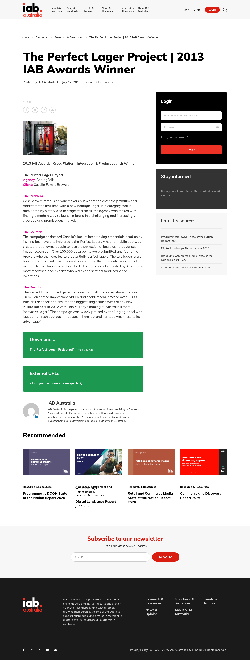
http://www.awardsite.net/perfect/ (57, 383)
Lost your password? (174, 137)
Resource (42, 37)
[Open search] (225, 10)
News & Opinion (106, 9)
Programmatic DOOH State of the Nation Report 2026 (187, 238)
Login (212, 9)
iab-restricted (85, 491)
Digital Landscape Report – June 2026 (185, 248)
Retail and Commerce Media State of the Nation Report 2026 (187, 257)
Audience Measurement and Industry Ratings (93, 487)
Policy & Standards (72, 9)
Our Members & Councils (127, 9)
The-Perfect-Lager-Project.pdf (52, 349)
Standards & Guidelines (184, 601)
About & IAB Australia (183, 612)
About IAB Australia (143, 9)
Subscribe (165, 556)
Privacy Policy (139, 650)
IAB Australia (47, 82)
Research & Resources (54, 9)
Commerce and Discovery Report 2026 (186, 267)
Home (25, 37)
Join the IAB (193, 9)
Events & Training (89, 9)
